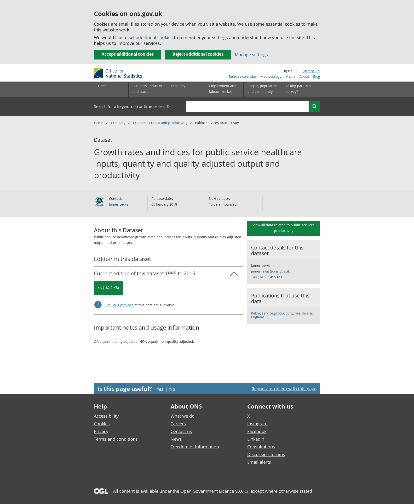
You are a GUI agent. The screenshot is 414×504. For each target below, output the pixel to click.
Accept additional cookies (128, 54)
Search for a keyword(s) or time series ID (132, 106)
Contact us (181, 431)
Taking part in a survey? (298, 88)
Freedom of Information (195, 447)
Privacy (101, 431)
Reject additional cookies (198, 54)
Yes (160, 389)
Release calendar (242, 76)
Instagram (257, 424)
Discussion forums (266, 454)
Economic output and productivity (160, 122)
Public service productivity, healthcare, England (282, 315)
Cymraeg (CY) (311, 71)
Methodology (270, 76)
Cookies (102, 424)
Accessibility (106, 416)
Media (290, 76)
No (172, 389)
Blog (316, 76)
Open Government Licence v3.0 (211, 491)
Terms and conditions (116, 439)
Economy (118, 122)
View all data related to (284, 228)
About (304, 76)
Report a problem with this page (284, 388)
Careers (178, 424)
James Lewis (118, 204)
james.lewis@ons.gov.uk (270, 271)
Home (102, 85)
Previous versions (119, 305)
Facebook (256, 431)
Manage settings (251, 54)
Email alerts (259, 462)
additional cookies (154, 37)
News (176, 439)
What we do (183, 416)
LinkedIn (255, 439)
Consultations (261, 447)
